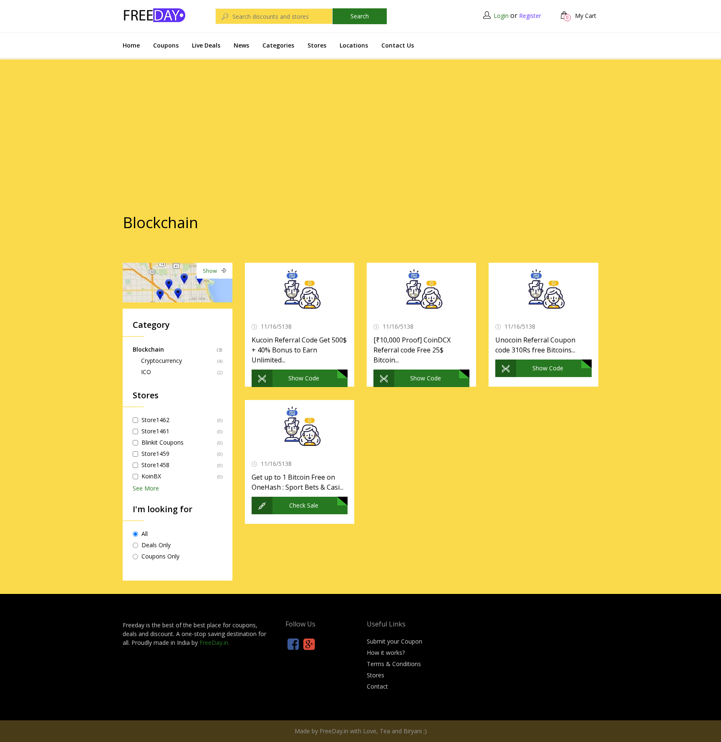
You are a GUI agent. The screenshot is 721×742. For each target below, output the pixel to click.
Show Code (303, 378)
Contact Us (397, 45)
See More (146, 488)
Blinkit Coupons (162, 442)
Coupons (166, 45)
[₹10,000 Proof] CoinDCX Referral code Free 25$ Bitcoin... (412, 350)
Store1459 (155, 454)
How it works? (386, 652)
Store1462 (155, 420)
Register (530, 16)
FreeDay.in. (214, 642)
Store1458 (155, 465)
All (144, 534)
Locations (354, 45)
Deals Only (156, 545)
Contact (377, 686)
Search (359, 16)
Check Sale (303, 505)
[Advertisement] (360, 120)
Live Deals (206, 45)
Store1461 (155, 431)
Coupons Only (160, 556)
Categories (278, 45)
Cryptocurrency (161, 361)
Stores (317, 45)
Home (131, 45)
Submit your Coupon (394, 641)
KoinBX (151, 476)
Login (501, 16)
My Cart (581, 16)
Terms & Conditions (394, 664)
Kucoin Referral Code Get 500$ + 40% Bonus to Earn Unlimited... (299, 350)
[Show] (177, 282)
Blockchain (148, 349)
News (241, 45)
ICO (146, 372)
